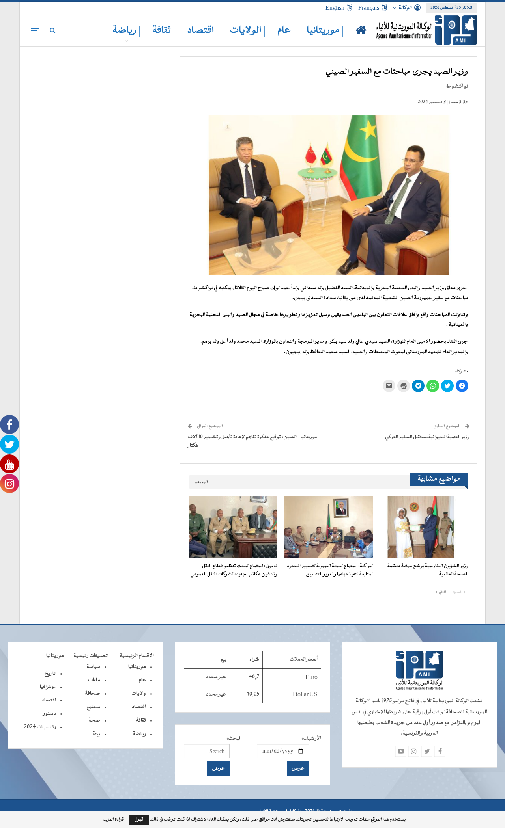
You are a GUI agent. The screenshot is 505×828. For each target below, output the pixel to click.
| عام (286, 30)
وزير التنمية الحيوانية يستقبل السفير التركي (427, 437)
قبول (139, 819)
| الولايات (248, 30)
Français (368, 8)
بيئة (96, 734)
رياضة (139, 734)
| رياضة (126, 30)
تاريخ (50, 673)
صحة (94, 720)
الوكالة (405, 8)
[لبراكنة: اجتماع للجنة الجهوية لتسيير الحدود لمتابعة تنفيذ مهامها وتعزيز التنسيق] (328, 527)
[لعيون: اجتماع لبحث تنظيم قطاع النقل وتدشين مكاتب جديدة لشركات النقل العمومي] (233, 527)
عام (142, 680)
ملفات (94, 680)
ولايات (138, 693)
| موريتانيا (325, 30)
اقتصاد (139, 707)
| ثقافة (163, 30)
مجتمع (93, 707)
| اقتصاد (202, 30)
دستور (49, 714)
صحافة (92, 693)
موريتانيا (137, 667)
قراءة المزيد (113, 819)
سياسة (93, 667)
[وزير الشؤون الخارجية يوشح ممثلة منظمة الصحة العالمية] (424, 527)
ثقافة (141, 720)
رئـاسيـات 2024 (40, 727)
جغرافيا (48, 687)
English (334, 8)
